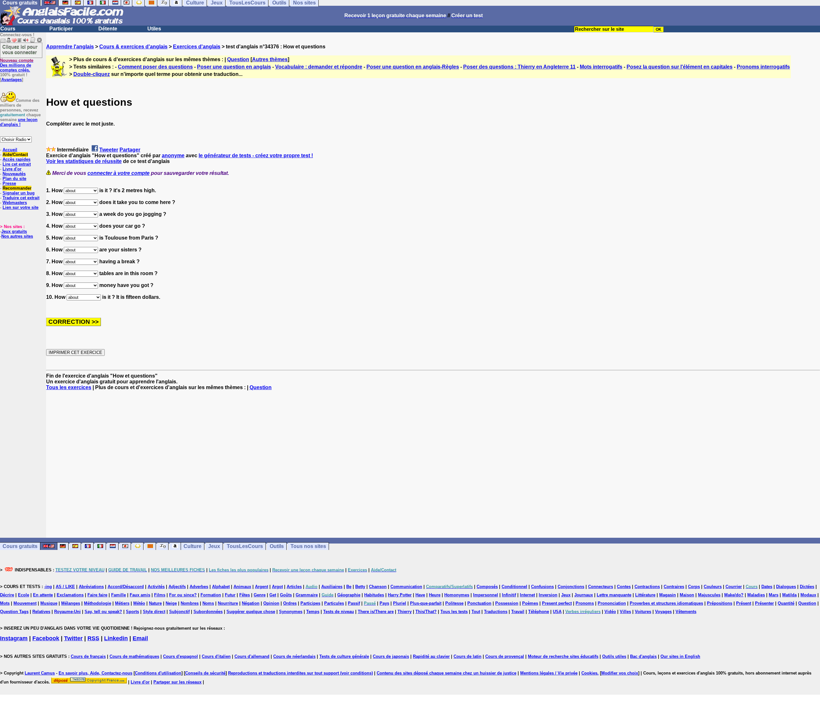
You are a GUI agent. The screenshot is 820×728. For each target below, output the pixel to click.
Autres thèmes (270, 59)
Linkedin (116, 638)
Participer (61, 28)
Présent (743, 603)
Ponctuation (479, 603)
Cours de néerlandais (294, 656)
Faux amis (140, 595)
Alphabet (221, 586)
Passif (354, 603)
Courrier (734, 586)
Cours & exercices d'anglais (133, 46)
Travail (517, 611)
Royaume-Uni (67, 611)
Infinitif (509, 595)
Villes (625, 611)
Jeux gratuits (14, 231)
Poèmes (530, 603)
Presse (9, 183)
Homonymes (456, 595)
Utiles (154, 28)
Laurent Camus (40, 673)
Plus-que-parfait (425, 603)
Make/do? (733, 595)
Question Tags (14, 611)
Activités (156, 586)
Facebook (45, 638)
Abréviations (91, 586)
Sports (132, 611)
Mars (773, 595)
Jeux (214, 546)
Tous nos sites (308, 546)
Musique (48, 603)
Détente (107, 28)
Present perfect (557, 603)
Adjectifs (177, 586)
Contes (624, 586)
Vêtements (686, 611)
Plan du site (14, 178)
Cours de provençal (504, 656)
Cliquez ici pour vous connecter (19, 49)
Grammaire (307, 595)
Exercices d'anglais (196, 46)
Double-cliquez (91, 74)
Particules (334, 603)
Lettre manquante (614, 595)
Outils (277, 546)
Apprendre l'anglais (70, 46)
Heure (434, 595)
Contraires (674, 586)
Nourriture (228, 603)
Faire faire (97, 595)
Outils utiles (614, 656)
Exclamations (70, 595)
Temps (312, 611)
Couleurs (713, 586)
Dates (766, 586)
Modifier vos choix (619, 673)
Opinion (271, 603)
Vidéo (610, 611)
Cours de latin (467, 656)
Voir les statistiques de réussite (84, 161)
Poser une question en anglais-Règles (412, 67)
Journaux (583, 595)
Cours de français (88, 656)
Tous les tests (454, 611)
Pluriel (399, 603)
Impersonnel (485, 595)
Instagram (14, 638)
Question (238, 59)
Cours (7, 28)
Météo (139, 603)
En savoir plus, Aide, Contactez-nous (95, 673)
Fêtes (244, 595)
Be (348, 586)
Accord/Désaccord (126, 586)
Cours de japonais (391, 656)
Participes (310, 603)
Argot (277, 586)
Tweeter (108, 149)
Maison (687, 595)
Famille (118, 595)
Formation (211, 595)
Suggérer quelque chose (250, 611)
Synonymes (290, 611)
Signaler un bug (19, 193)
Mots (5, 603)
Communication (406, 586)
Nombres (190, 603)
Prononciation (612, 603)
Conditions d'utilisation (158, 673)
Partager (129, 149)
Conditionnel (514, 586)
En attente (43, 595)
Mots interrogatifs (601, 67)
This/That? (426, 611)
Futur (230, 595)
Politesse (454, 603)
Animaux (242, 586)
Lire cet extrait (17, 164)
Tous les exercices (68, 387)
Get (272, 595)
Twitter (73, 638)
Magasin (667, 595)
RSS (93, 638)
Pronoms (585, 603)
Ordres (290, 603)
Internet (527, 595)
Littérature (645, 595)
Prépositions (719, 603)
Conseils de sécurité (205, 673)
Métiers (122, 603)
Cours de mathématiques (134, 656)
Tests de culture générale (344, 656)
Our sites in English (680, 656)
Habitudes (374, 595)
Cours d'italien (216, 656)
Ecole (23, 595)
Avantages (11, 79)
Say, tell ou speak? (103, 611)
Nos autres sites (17, 236)
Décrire (7, 595)
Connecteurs (600, 586)
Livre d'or (12, 169)
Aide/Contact (15, 154)
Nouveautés (14, 173)
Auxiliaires (331, 586)
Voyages (663, 611)
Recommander (17, 188)
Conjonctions (571, 586)
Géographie (348, 595)
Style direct (154, 611)
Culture (192, 546)
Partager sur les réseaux (177, 682)
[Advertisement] (433, 464)
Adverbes (199, 586)
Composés (487, 586)
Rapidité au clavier (431, 656)
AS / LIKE (65, 586)
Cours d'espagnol (180, 656)
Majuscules (709, 595)
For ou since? (183, 595)
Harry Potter (400, 595)
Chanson (378, 586)
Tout (476, 611)
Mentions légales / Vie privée (549, 673)
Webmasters (15, 202)
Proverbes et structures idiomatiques (666, 603)
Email (140, 638)
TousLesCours (245, 546)
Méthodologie (97, 603)
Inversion (548, 595)
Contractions (647, 586)
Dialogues (786, 586)
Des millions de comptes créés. (16, 65)
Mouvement (25, 603)
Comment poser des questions (155, 67)
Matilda (789, 595)
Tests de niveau (338, 611)
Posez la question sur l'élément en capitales (680, 67)
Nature (155, 603)
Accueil (10, 149)
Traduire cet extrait (21, 197)
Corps (694, 586)
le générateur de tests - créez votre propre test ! (256, 155)
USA (557, 611)
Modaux (808, 595)
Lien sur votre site (20, 207)
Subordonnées (208, 611)
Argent (261, 586)
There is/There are (376, 611)
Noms (208, 603)
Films (159, 595)
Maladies (756, 595)
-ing (48, 586)
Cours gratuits (20, 546)
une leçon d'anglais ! (18, 122)
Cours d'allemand (251, 656)
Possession (506, 603)
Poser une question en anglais (234, 67)
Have (420, 595)
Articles (294, 586)
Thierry (405, 611)
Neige (171, 603)
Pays (384, 603)
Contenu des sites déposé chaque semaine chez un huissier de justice (446, 673)
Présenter (764, 603)
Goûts (286, 595)
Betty (360, 586)
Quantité (786, 603)
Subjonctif (179, 611)
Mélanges (70, 603)
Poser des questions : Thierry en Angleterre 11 (519, 67)
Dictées (807, 586)
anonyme (173, 155)
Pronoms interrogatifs (763, 67)
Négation (250, 603)
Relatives (41, 611)
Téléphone (538, 611)
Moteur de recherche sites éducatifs (563, 656)
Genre (260, 595)
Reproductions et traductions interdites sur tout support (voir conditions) (300, 673)
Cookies (589, 673)
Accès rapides (16, 159)
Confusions (542, 586)
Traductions (495, 611)
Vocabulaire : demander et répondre (318, 67)
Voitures (643, 611)
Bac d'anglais (643, 656)
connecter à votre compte (118, 173)
